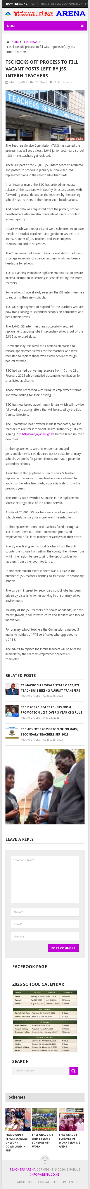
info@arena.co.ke (44, 1174)
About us (24, 1182)
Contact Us (47, 1182)
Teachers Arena (30, 695)
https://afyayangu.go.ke (38, 434)
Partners (70, 1182)
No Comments (63, 82)
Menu (11, 25)
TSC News (40, 82)
